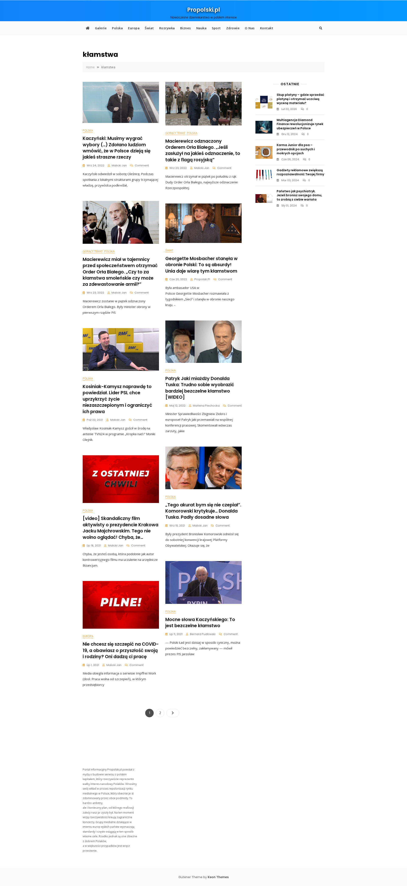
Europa (133, 28)
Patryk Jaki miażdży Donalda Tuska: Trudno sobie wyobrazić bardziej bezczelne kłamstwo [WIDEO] (199, 387)
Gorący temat (175, 133)
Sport (216, 28)
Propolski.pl (203, 10)
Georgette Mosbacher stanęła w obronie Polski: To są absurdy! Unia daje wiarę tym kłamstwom (201, 264)
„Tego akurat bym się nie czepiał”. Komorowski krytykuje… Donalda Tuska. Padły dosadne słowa (203, 511)
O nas (250, 28)
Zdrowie (233, 28)
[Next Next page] (172, 713)
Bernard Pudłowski (203, 634)
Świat (149, 28)
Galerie (101, 28)
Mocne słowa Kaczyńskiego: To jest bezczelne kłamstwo (200, 622)
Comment (142, 165)
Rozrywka (167, 28)
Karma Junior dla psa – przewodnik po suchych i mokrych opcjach (296, 149)
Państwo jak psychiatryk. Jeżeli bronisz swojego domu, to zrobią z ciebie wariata (299, 195)
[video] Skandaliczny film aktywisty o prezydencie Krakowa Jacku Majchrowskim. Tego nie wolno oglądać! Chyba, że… (120, 527)
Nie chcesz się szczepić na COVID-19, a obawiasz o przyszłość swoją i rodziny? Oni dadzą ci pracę (121, 650)
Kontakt (266, 28)
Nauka (201, 28)
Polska (117, 28)
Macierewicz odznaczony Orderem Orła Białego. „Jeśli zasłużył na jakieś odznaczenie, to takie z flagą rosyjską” (202, 150)
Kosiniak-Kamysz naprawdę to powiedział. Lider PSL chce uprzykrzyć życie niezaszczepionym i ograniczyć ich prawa (117, 399)
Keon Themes (218, 877)
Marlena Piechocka (206, 406)
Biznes (185, 28)
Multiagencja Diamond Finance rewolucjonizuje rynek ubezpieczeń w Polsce (300, 124)
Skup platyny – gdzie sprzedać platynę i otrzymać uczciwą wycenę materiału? (300, 99)
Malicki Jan (119, 165)
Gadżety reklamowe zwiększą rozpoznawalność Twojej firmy (300, 172)
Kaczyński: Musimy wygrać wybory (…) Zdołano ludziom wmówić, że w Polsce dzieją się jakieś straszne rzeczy (117, 147)
